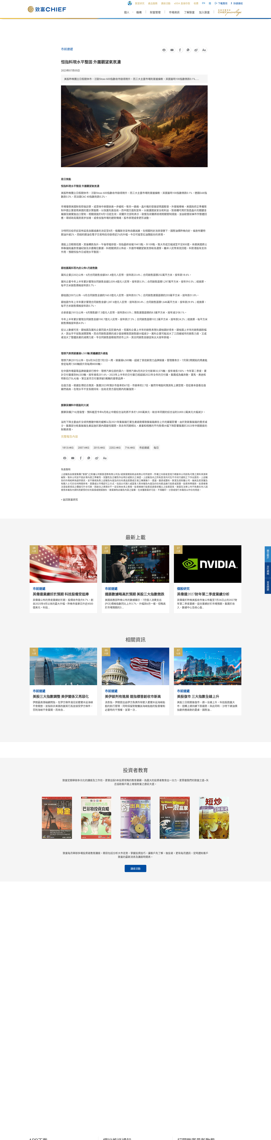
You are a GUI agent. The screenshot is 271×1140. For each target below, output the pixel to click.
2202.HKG (115, 447)
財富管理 (155, 12)
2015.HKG (99, 447)
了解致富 (189, 12)
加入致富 (204, 12)
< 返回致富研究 (69, 499)
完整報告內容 (69, 436)
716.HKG (130, 447)
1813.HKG (68, 447)
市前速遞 (144, 447)
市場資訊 (174, 12)
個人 (126, 12)
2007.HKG (83, 447)
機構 (139, 12)
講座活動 (135, 868)
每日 (156, 447)
